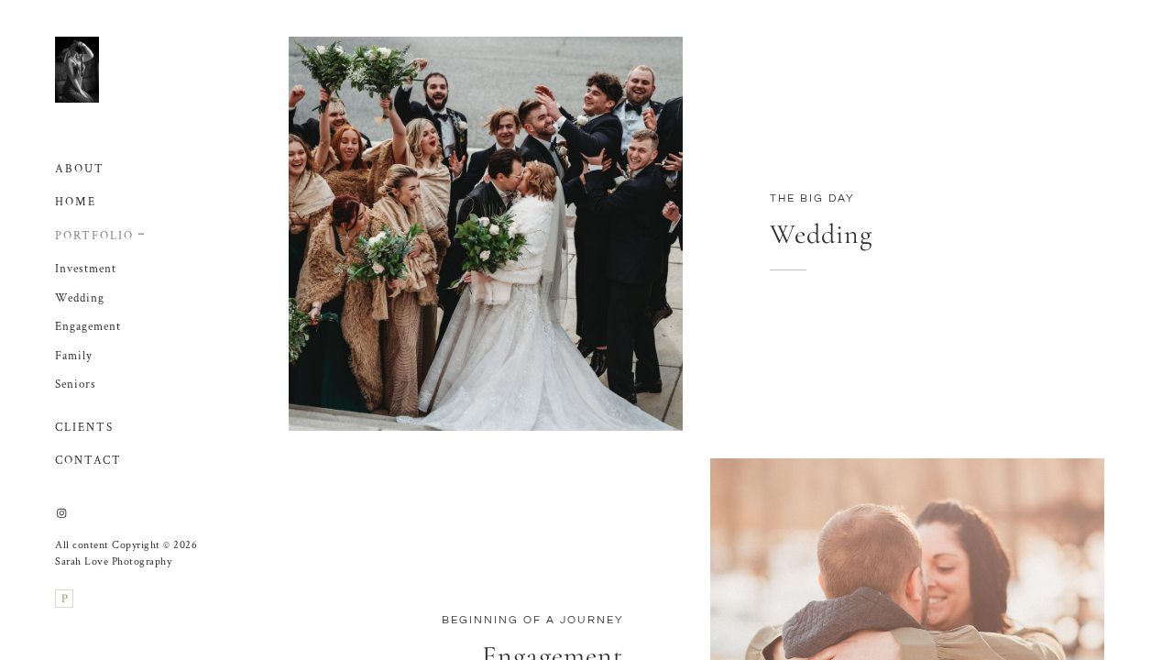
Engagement (88, 327)
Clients (84, 427)
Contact (88, 460)
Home (75, 202)
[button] (142, 232)
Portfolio (94, 236)
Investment (85, 269)
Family (74, 356)
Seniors (75, 384)
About (79, 169)
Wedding (79, 298)
